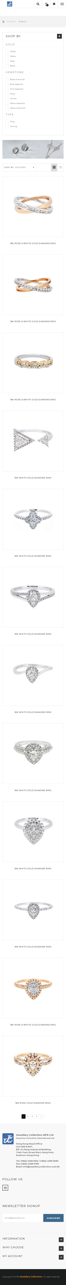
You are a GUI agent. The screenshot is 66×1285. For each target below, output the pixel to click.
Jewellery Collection (31, 1276)
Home (10, 21)
